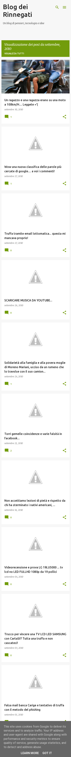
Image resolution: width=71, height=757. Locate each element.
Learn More (30, 753)
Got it (47, 753)
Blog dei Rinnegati (17, 10)
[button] (64, 116)
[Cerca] (57, 7)
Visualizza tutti (14, 53)
